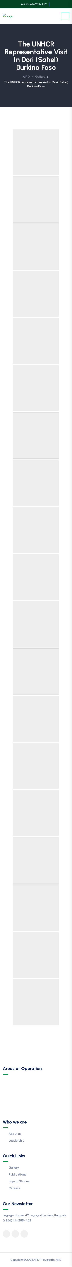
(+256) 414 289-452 (34, 4)
